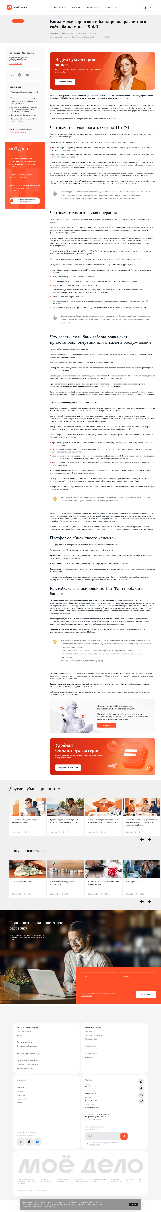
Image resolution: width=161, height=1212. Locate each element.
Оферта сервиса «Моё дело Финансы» (63, 1180)
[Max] (141, 1081)
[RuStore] (37, 1142)
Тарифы (19, 1035)
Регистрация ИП (90, 1031)
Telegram (19, 75)
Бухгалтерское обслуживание (27, 1046)
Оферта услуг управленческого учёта (81, 1180)
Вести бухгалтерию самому (27, 1027)
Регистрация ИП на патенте (94, 1035)
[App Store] (29, 1142)
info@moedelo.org (91, 1107)
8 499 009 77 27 (90, 1087)
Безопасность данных (130, 1180)
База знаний (89, 1057)
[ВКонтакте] (141, 1095)
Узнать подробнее (15, 63)
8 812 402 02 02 (90, 1094)
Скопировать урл (27, 75)
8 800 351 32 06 (90, 1100)
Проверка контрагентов (93, 1050)
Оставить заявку (65, 82)
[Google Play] (21, 1142)
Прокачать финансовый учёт (28, 1060)
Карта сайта (140, 1180)
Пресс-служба (21, 1099)
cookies (42, 1202)
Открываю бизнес (60, 7)
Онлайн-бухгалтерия (24, 1031)
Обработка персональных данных (100, 1180)
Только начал (77, 7)
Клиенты (20, 1103)
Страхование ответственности (116, 1180)
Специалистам (110, 7)
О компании (22, 1080)
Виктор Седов (60, 33)
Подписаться (146, 994)
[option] (27, 817)
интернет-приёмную (63, 473)
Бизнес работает (93, 7)
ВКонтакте (12, 75)
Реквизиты (20, 1088)
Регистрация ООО (91, 1039)
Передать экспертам (24, 1042)
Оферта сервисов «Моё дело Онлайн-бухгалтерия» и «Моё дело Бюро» (26, 1181)
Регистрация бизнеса (93, 1027)
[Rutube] (141, 1101)
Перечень (57, 148)
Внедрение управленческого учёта (28, 1064)
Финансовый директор (25, 1068)
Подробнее (106, 725)
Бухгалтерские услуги (24, 1050)
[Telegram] (141, 1088)
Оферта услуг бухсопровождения (46, 1180)
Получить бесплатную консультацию (26, 201)
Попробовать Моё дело (17, 132)
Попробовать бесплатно (68, 767)
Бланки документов (91, 1054)
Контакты (20, 1091)
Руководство (21, 1095)
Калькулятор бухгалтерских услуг (28, 1054)
